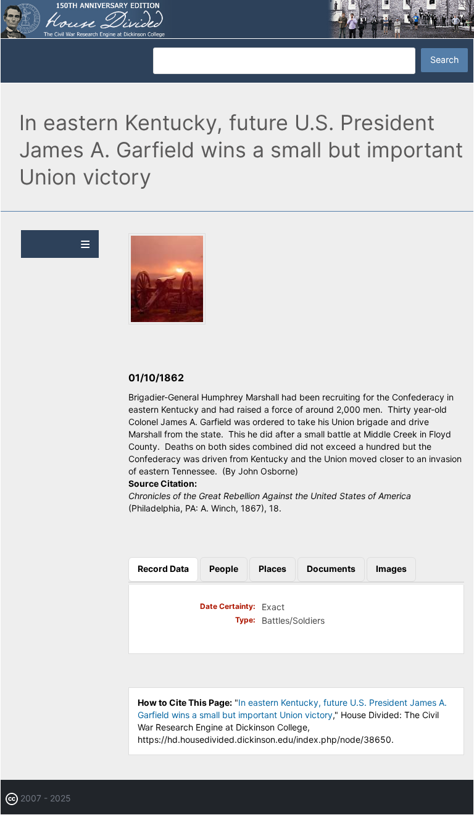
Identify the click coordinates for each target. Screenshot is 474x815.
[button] (167, 321)
